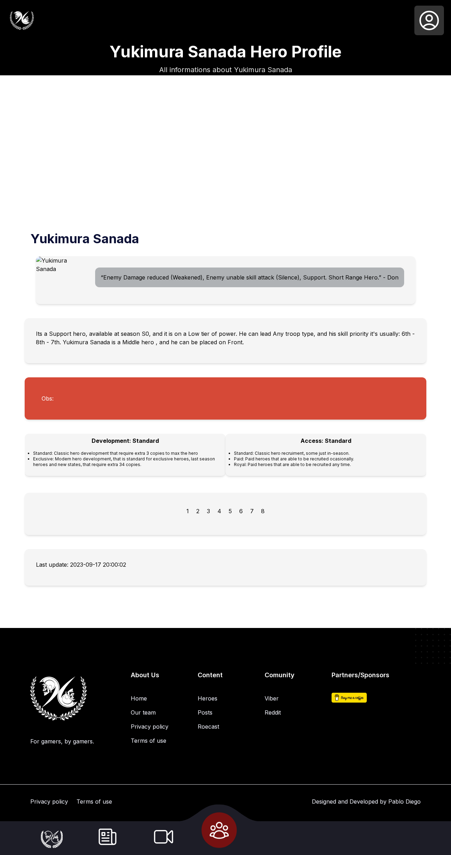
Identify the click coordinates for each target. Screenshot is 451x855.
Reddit (273, 712)
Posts (205, 712)
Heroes (207, 698)
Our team (143, 712)
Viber (272, 698)
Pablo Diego (404, 801)
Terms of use (148, 740)
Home (139, 698)
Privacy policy (149, 726)
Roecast (208, 726)
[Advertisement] (225, 181)
